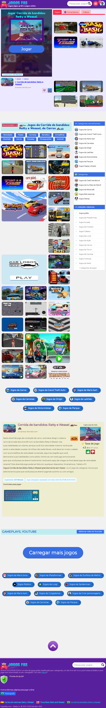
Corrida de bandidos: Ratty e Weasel (85, 702)
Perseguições (45, 139)
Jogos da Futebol (86, 227)
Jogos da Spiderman (79, 584)
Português (9, 694)
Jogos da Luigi (50, 584)
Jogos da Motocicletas (88, 157)
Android (60, 139)
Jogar (26, 49)
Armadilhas (59, 135)
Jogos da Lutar (85, 236)
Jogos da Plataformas (88, 218)
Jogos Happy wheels (87, 166)
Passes (20, 135)
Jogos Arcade (84, 222)
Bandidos (45, 135)
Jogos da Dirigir (85, 148)
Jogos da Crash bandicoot (89, 180)
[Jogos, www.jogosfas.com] (14, 4)
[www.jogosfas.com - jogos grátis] (14, 666)
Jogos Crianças (85, 259)
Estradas (30, 139)
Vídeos (86, 12)
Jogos (57, 12)
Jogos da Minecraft (87, 190)
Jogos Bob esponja (86, 194)
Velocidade (7, 135)
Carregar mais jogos (53, 553)
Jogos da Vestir (85, 263)
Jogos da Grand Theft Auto (90, 134)
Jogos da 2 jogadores (49, 593)
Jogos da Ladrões (86, 152)
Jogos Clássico (84, 231)
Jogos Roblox (24, 584)
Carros (19, 139)
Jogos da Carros (85, 130)
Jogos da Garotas (86, 254)
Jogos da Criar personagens (86, 593)
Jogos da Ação (85, 241)
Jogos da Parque (86, 162)
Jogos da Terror (85, 250)
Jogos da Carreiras (86, 143)
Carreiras (32, 135)
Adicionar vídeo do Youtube (90, 532)
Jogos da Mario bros (17, 575)
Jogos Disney (84, 199)
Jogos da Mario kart (87, 139)
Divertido (7, 139)
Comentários (71, 12)
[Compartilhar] (50, 90)
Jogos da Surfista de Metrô (90, 185)
